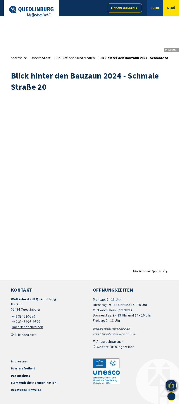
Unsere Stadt (41, 58)
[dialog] (89, 186)
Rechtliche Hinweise (26, 390)
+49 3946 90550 (23, 316)
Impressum (19, 361)
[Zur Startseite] (31, 11)
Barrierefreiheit (23, 368)
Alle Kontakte (25, 334)
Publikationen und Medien (74, 58)
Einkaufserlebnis (124, 7)
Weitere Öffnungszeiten (115, 347)
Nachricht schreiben (27, 327)
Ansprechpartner (109, 341)
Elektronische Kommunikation (34, 383)
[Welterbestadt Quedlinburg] (48, 313)
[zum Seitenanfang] (171, 396)
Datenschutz (20, 376)
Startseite (19, 58)
